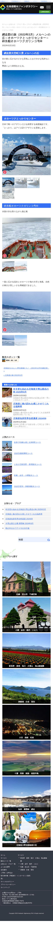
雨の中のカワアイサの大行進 (17, 528)
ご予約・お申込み (7, 873)
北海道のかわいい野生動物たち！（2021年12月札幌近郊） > (26, 369)
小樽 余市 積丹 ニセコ (26, 630)
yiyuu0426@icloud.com (15, 897)
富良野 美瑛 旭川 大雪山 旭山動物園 (26, 666)
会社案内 (4, 870)
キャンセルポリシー (7, 881)
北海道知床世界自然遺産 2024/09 (29, 418)
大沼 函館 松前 (26, 737)
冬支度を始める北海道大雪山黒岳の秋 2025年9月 (25, 509)
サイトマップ (5, 887)
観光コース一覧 (6, 861)
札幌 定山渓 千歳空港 (26, 594)
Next (48, 156)
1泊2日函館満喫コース (23, 453)
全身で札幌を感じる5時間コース (27, 442)
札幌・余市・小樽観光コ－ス (26, 475)
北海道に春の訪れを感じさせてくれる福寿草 (23, 514)
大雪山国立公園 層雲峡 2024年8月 (19, 523)
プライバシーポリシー (8, 884)
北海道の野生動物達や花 (26, 845)
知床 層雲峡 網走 (26, 809)
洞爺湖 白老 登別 (26, 702)
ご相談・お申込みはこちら (42, 7)
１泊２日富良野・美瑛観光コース (28, 464)
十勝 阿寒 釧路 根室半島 (27, 773)
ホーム (4, 24)
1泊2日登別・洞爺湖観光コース (27, 486)
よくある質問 (5, 867)
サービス (4, 858)
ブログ (29, 24)
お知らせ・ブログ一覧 (17, 24)
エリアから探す (10, 556)
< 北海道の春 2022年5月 (13, 375)
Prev (5, 156)
